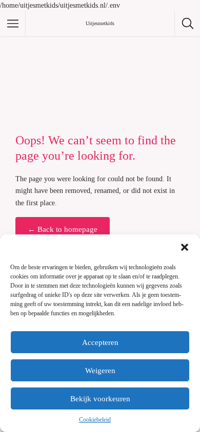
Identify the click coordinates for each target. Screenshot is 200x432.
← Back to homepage (62, 229)
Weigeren (100, 370)
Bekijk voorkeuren (100, 399)
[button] (184, 247)
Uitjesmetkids (100, 23)
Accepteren (100, 342)
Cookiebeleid (95, 419)
